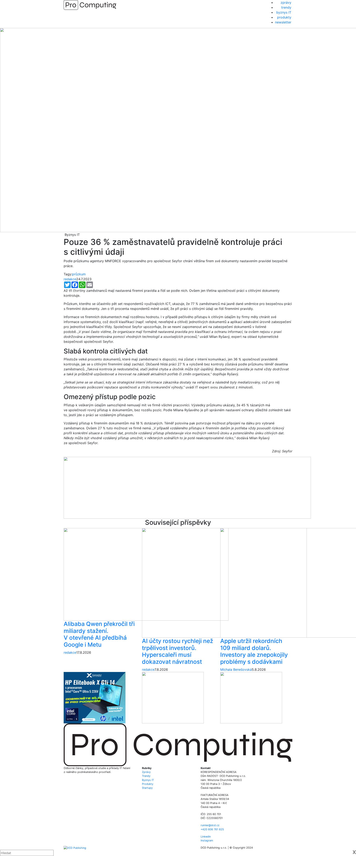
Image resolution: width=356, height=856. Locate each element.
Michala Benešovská (236, 669)
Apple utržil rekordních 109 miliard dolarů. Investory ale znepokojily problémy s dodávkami (254, 651)
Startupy (147, 787)
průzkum (79, 274)
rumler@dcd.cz (210, 825)
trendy (286, 7)
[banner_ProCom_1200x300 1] (187, 487)
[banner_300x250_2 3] (251, 697)
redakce (70, 279)
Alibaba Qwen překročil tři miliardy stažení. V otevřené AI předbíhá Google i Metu (99, 634)
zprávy (286, 2)
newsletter (283, 22)
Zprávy (146, 772)
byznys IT (283, 12)
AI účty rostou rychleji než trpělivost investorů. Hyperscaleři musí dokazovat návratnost (177, 651)
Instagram (207, 840)
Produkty (147, 783)
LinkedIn (206, 836)
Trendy (146, 775)
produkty (284, 17)
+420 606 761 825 (212, 829)
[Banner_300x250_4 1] (173, 697)
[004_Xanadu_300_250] (94, 697)
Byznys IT (148, 780)
